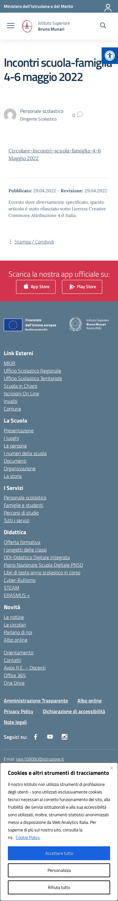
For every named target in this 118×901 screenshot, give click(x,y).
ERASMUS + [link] (17, 595)
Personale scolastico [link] (25, 497)
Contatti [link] (12, 660)
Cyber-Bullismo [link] (20, 580)
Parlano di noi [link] (18, 632)
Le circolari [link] (15, 624)
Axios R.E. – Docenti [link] (25, 667)
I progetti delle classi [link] (25, 549)
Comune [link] (12, 408)
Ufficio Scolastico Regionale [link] (32, 370)
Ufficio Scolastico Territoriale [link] (33, 378)
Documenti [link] (15, 461)
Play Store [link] (86, 286)
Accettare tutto (59, 853)
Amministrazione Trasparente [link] (36, 700)
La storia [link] (13, 476)
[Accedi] (108, 6)
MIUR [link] (9, 363)
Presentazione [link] (19, 430)
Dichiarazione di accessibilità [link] (74, 711)
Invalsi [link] (10, 401)
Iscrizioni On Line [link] (21, 393)
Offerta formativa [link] (22, 542)
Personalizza (59, 870)
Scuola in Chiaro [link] (20, 386)
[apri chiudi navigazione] (10, 26)
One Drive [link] (14, 683)
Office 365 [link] (15, 675)
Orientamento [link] (18, 652)
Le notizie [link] (14, 617)
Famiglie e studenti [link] (23, 505)
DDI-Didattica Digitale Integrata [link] (37, 557)
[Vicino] (111, 768)
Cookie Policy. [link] (28, 837)
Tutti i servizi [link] (16, 520)
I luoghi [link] (11, 438)
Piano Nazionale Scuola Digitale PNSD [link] (43, 565)
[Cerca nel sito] (103, 26)
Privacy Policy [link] (18, 711)
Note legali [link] (15, 722)
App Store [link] (39, 286)
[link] (110, 55)
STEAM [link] (11, 587)
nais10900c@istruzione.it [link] (40, 759)
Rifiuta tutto (59, 887)
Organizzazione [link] (20, 468)
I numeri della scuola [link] (25, 453)
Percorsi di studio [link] (21, 512)
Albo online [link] (15, 640)
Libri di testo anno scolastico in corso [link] (42, 572)
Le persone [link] (15, 445)
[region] (59, 831)
